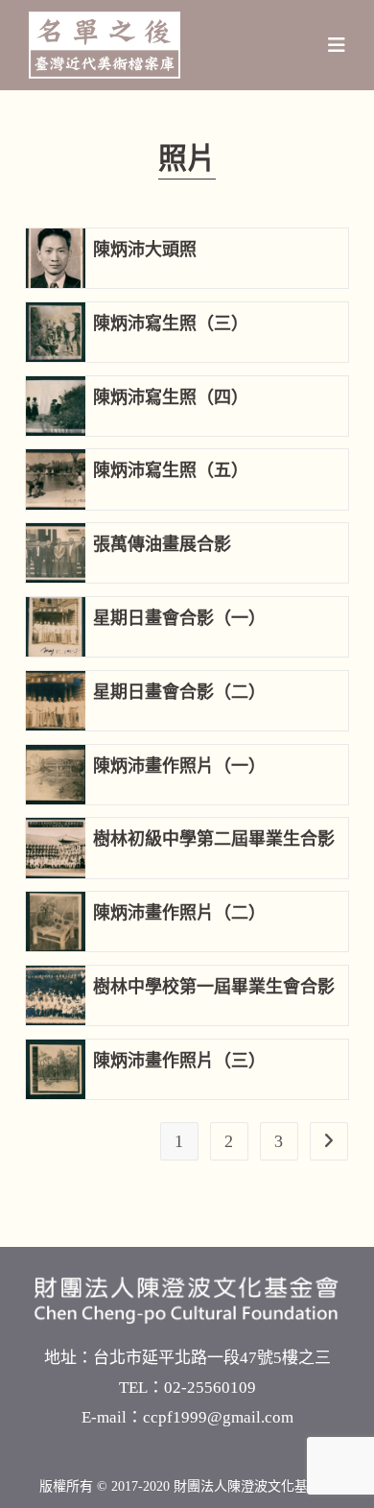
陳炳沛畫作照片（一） (179, 766)
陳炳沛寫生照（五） (170, 470)
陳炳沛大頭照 (145, 249)
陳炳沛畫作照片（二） (179, 912)
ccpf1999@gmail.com (218, 1417)
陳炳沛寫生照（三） (170, 323)
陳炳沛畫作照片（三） (179, 1060)
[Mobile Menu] (337, 45)
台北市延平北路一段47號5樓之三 (212, 1358)
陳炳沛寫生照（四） (170, 397)
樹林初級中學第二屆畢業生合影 (214, 839)
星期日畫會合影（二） (179, 692)
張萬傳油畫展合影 (162, 544)
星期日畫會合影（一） (179, 618)
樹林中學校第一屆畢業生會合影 (214, 986)
